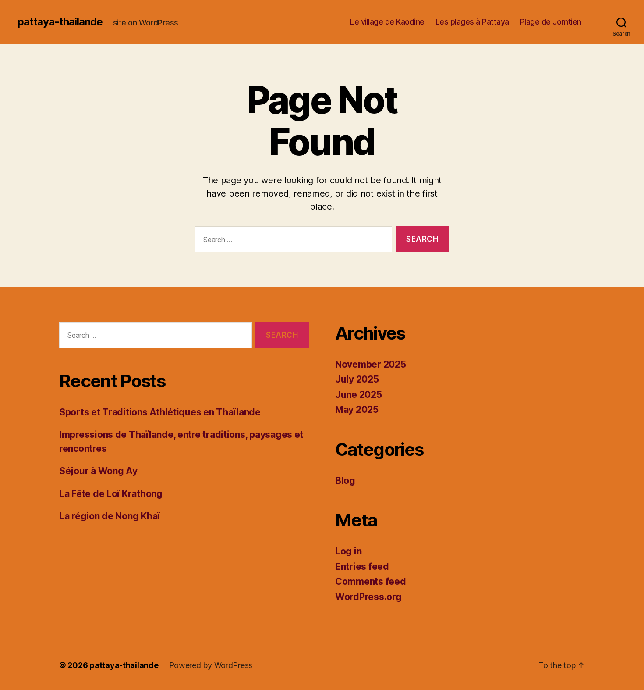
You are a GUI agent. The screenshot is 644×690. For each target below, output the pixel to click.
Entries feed (362, 566)
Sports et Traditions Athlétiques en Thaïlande (160, 412)
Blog (345, 480)
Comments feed (370, 581)
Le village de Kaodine (387, 21)
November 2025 (370, 364)
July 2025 (357, 379)
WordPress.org (368, 596)
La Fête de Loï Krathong (111, 493)
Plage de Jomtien (550, 21)
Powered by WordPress (211, 665)
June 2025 (358, 394)
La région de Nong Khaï (109, 516)
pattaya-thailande (60, 22)
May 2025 (357, 409)
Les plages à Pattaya (472, 21)
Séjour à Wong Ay (98, 470)
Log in (348, 551)
